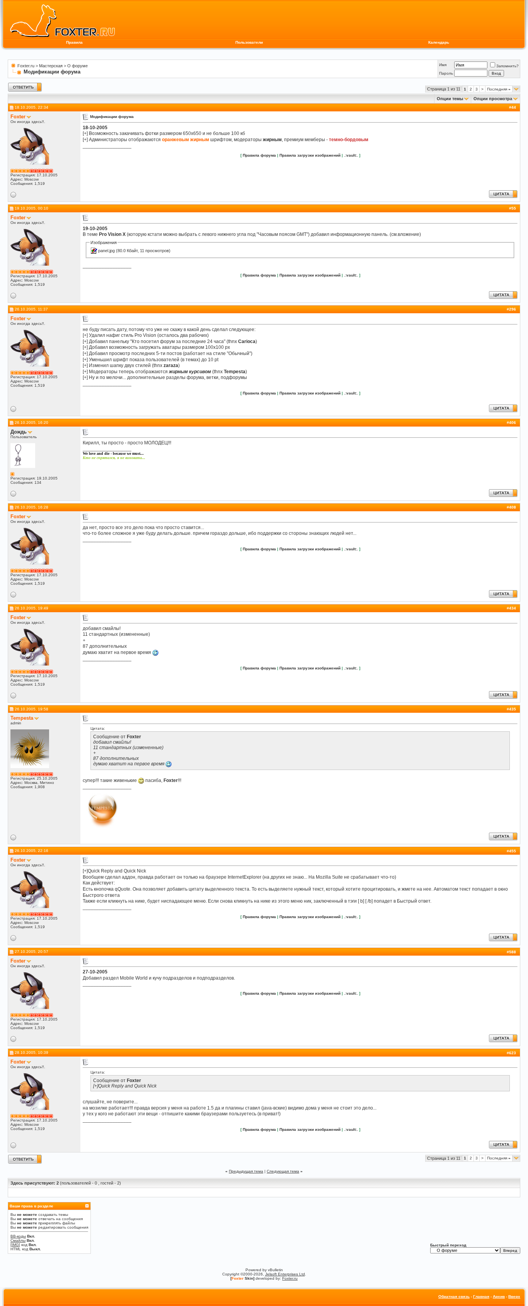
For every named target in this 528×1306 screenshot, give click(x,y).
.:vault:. (351, 155)
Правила (74, 42)
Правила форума (259, 155)
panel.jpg (106, 250)
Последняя (499, 89)
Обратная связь (454, 1296)
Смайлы (18, 1240)
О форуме (77, 65)
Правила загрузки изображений (310, 155)
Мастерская (51, 65)
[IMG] (15, 1245)
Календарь (438, 42)
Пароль (446, 73)
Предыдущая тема (246, 1171)
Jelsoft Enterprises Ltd (285, 1274)
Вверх (514, 1296)
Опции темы (450, 98)
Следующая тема (283, 1171)
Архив (499, 1296)
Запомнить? (507, 66)
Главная (481, 1296)
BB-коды (18, 1236)
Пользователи (249, 42)
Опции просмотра (492, 98)
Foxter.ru (25, 65)
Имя (442, 65)
